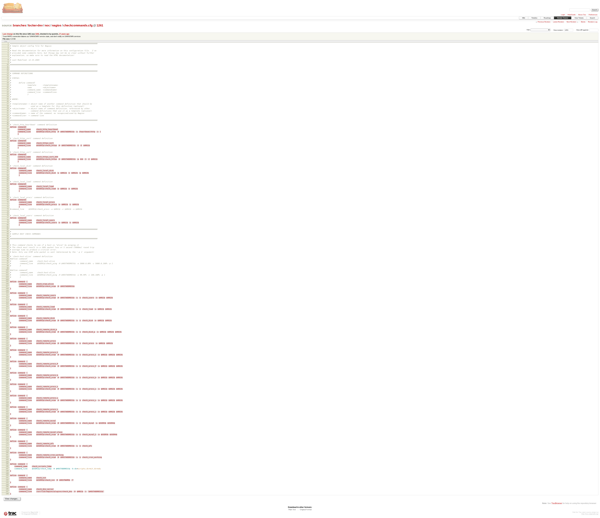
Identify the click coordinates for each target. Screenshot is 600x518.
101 (7, 272)
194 (7, 485)
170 (7, 430)
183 (7, 459)
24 (8, 97)
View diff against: (582, 30)
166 (7, 420)
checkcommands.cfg (77, 25)
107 (7, 286)
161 (7, 409)
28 (8, 106)
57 (8, 173)
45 (8, 145)
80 (8, 225)
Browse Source (562, 18)
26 (8, 101)
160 (7, 407)
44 (8, 143)
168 (7, 425)
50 (8, 157)
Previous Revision (544, 22)
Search (592, 18)
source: (7, 25)
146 (7, 375)
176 (7, 443)
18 (8, 83)
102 (7, 275)
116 (7, 306)
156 (7, 398)
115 (7, 304)
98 (8, 266)
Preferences (593, 14)
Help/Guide (572, 14)
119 (7, 314)
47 (8, 150)
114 (7, 302)
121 (7, 318)
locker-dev (35, 25)
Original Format (306, 510)
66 (8, 193)
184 (7, 462)
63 (8, 186)
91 (8, 249)
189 (7, 473)
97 (8, 263)
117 (7, 309)
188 (7, 471)
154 (7, 393)
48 (8, 152)
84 (8, 234)
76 (8, 215)
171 (7, 432)
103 (7, 277)
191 (7, 477)
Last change (8, 34)
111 (7, 295)
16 (8, 78)
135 (7, 350)
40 (8, 134)
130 (7, 338)
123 (7, 323)
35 (8, 122)
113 (7, 300)
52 (8, 161)
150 (7, 384)
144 (7, 371)
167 (7, 423)
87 (8, 241)
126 (7, 329)
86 (8, 238)
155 (7, 395)
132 (7, 343)
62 (8, 184)
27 (8, 104)
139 (7, 359)
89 (8, 245)
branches (19, 25)
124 (7, 325)
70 (8, 202)
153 (7, 391)
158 (7, 402)
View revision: (558, 30)
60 (8, 179)
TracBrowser (556, 503)
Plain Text (292, 510)
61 (8, 181)
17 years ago (64, 34)
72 (8, 207)
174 (7, 439)
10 (8, 64)
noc (47, 25)
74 (8, 211)
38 (8, 129)
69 (8, 200)
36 (8, 124)
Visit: (528, 30)
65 (8, 191)
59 (8, 177)
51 (8, 159)
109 (7, 291)
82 (8, 229)
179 (7, 450)
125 (7, 327)
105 (7, 281)
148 (7, 380)
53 (8, 164)
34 (8, 120)
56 (8, 170)
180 (7, 452)
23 (8, 94)
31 (8, 113)
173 (7, 437)
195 (7, 487)
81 (8, 227)
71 (8, 204)
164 (7, 416)
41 (8, 136)
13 (8, 71)
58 (8, 175)
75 (8, 213)
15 (8, 76)
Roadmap (547, 18)
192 (7, 480)
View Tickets (579, 18)
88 (8, 243)
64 (8, 188)
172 (7, 434)
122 (7, 320)
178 (7, 448)
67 (8, 195)
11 (8, 67)
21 (8, 90)
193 (7, 482)
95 (8, 259)
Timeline (534, 18)
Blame (583, 22)
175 (7, 441)
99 (8, 268)
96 (8, 261)
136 (7, 352)
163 (7, 414)
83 (8, 231)
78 (8, 220)
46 (8, 148)
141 (7, 363)
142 (7, 366)
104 (7, 279)
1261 (100, 25)
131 (7, 341)
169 (7, 428)
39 (8, 131)
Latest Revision (558, 22)
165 (7, 418)
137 (7, 354)
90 (8, 247)
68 (8, 197)
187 (7, 468)
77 (8, 218)
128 (7, 334)
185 (7, 464)
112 (7, 297)
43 (8, 140)
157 (7, 400)
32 (8, 115)
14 (8, 73)
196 (7, 489)
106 (7, 284)
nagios (56, 25)
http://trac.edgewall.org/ (589, 514)
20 (8, 87)
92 (8, 252)
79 (8, 222)
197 (7, 491)
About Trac (582, 14)
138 (7, 357)
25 (8, 99)
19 (8, 85)
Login (563, 14)
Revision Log (592, 22)
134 (7, 348)
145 (7, 373)
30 (8, 111)
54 (8, 166)
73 (8, 209)
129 (7, 336)
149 (7, 382)
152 (7, 389)
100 (7, 270)
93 (8, 254)
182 (7, 457)
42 (8, 138)
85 (8, 236)
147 (7, 377)
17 (8, 80)
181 (7, 455)
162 (7, 411)
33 (8, 118)
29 (8, 108)
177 (7, 446)
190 (7, 475)
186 (7, 466)
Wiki (523, 18)
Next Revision (571, 22)
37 (8, 127)
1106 (37, 34)
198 (7, 494)
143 (7, 368)
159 (7, 405)
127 (7, 332)
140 (7, 361)
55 (8, 168)
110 (7, 293)
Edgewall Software (30, 514)
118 (7, 311)
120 (7, 316)
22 (8, 92)
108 (7, 288)
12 (8, 69)
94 (8, 256)
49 (8, 154)
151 (7, 386)
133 (7, 345)
